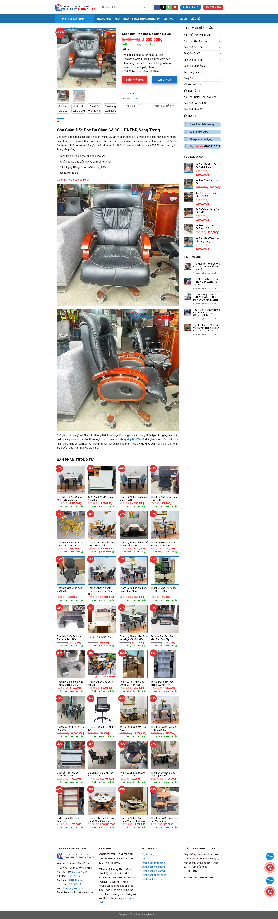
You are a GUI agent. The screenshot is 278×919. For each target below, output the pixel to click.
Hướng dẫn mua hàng (153, 862)
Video (183, 18)
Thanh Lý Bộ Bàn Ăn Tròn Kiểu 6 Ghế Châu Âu (101, 820)
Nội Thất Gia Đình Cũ (195, 41)
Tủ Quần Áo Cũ (192, 53)
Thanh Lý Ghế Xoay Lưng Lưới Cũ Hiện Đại (164, 499)
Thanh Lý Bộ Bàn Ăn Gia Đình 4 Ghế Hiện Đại (163, 544)
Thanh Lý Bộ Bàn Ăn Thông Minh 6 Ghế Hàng (132, 820)
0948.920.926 (74, 875)
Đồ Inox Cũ (190, 115)
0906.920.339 (212, 146)
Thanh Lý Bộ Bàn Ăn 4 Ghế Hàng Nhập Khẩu (134, 589)
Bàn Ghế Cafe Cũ (193, 59)
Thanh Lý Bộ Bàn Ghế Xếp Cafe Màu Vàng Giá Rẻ (70, 544)
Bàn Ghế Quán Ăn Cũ (195, 65)
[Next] (111, 58)
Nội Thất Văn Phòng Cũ (197, 34)
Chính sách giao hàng (153, 870)
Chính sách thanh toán (153, 875)
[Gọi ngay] (270, 867)
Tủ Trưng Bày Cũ (193, 72)
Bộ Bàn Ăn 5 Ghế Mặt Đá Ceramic (133, 729)
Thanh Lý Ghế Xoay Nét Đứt (100, 729)
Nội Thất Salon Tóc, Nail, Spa (200, 96)
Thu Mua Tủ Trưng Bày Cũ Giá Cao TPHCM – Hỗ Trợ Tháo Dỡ (206, 267)
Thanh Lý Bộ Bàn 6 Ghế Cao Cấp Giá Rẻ (163, 774)
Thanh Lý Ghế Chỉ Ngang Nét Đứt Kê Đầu (163, 589)
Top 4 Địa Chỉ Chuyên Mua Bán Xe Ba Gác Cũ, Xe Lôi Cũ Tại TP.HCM (206, 313)
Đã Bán (74, 27)
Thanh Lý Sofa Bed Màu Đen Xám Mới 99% (69, 638)
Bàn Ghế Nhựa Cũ (193, 109)
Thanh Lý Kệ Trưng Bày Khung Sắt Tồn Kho (132, 683)
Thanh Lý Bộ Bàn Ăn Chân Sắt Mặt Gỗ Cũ (164, 820)
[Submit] (145, 7)
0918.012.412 (74, 880)
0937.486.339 (75, 884)
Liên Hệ (195, 18)
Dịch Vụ (168, 18)
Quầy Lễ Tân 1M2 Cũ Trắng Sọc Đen (68, 774)
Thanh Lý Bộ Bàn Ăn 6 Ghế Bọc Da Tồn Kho (134, 544)
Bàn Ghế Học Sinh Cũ (195, 103)
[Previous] (62, 58)
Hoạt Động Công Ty (146, 18)
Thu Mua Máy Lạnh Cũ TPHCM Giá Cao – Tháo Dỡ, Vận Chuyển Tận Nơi (205, 297)
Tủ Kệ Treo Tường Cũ (99, 636)
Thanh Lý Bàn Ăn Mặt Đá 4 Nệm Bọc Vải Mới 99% (134, 638)
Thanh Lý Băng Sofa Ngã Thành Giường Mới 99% (70, 683)
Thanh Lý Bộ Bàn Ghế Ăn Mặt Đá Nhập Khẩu (70, 499)
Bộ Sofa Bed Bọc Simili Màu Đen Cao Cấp (163, 638)
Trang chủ (62, 27)
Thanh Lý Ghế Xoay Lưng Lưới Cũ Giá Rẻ (133, 774)
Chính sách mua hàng (153, 866)
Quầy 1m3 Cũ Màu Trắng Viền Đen (101, 499)
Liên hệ (145, 858)
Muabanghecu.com (73, 888)
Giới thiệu (122, 18)
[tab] (60, 121)
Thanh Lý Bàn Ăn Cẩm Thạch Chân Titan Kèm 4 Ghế (101, 591)
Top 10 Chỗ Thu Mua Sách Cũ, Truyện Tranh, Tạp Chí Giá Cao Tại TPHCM (206, 328)
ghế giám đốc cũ (134, 439)
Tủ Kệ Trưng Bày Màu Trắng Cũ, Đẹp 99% (162, 683)
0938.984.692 (79, 871)
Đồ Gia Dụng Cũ (192, 84)
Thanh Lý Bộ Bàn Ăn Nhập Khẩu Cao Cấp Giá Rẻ (133, 499)
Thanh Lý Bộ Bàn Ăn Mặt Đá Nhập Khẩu (164, 729)
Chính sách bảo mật (152, 879)
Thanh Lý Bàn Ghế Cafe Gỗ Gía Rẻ (100, 683)
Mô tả (60, 121)
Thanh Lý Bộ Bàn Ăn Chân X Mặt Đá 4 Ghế (101, 544)
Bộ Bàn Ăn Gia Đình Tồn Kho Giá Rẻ (100, 774)
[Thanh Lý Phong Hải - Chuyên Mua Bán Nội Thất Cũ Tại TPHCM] (75, 7)
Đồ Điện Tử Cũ (192, 90)
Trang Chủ (104, 18)
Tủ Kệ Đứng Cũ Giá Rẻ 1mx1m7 (68, 820)
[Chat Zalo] (270, 856)
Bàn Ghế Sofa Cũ (193, 47)
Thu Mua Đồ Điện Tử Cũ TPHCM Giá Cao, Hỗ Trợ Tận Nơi (205, 282)
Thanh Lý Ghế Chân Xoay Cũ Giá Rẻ (70, 589)
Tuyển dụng (147, 854)
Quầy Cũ (188, 78)
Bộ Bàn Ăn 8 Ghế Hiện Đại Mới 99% (70, 729)
